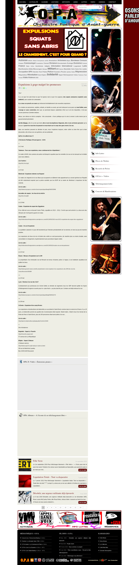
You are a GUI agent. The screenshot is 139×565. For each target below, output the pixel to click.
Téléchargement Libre (104, 184)
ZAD (37, 77)
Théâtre (76, 75)
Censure (83, 60)
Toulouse (81, 75)
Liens (75, 2)
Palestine (35, 72)
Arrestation (53, 60)
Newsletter (67, 69)
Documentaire (62, 63)
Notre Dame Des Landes (79, 69)
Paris (40, 72)
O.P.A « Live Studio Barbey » (29, 550)
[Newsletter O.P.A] (77, 561)
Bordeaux (75, 60)
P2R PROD (103, 538)
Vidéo (93, 2)
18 (70, 507)
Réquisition (22, 75)
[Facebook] (19, 88)
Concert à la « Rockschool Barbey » (31, 538)
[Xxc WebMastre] (102, 561)
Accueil (22, 2)
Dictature (53, 63)
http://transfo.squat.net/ (25, 334)
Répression (81, 71)
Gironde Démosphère (105, 550)
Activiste (23, 60)
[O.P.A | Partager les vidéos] (35, 561)
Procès (63, 72)
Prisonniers (57, 72)
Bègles (68, 60)
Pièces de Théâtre (102, 161)
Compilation (39, 63)
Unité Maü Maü (104, 547)
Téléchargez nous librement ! (75, 555)
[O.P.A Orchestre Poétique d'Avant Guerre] (25, 561)
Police (50, 72)
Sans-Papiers (42, 75)
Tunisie (20, 77)
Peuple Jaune (70, 543)
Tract (85, 75)
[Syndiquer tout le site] (32, 561)
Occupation (23, 72)
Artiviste (66, 2)
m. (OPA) (84, 85)
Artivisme (62, 60)
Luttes (84, 2)
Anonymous (40, 60)
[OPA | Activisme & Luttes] (69, 529)
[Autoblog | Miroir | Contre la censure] (48, 561)
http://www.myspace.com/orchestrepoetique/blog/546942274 (37, 295)
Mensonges (37, 69)
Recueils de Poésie (103, 168)
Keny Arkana (103, 541)
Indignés (47, 66)
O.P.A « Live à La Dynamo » (29, 547)
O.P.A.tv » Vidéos (102, 176)
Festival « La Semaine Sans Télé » (31, 541)
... (85, 507)
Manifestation (23, 69)
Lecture (54, 2)
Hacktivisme (39, 66)
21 (75, 507)
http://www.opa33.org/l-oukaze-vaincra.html (31, 346)
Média (31, 69)
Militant (52, 68)
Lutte (84, 66)
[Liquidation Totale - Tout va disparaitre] (25, 487)
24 (80, 507)
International (67, 66)
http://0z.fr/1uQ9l (23, 196)
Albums (44, 2)
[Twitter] (26, 88)
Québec (69, 72)
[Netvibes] (24, 88)
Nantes (61, 69)
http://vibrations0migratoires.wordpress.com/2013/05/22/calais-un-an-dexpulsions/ (43, 245)
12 (60, 507)
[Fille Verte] (25, 471)
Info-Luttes (100, 153)
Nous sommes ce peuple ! (76, 547)
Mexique (44, 69)
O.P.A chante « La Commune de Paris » (32, 544)
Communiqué (30, 63)
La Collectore (103, 544)
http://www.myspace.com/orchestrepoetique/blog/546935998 (37, 189)
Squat (61, 75)
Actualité (33, 2)
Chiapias (20, 63)
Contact (112, 2)
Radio (73, 72)
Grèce (32, 66)
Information (56, 66)
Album (35, 60)
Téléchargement (68, 75)
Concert (46, 63)
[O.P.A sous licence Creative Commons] (62, 561)
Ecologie (70, 63)
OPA (30, 72)
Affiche (30, 60)
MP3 (57, 69)
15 (65, 507)
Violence (31, 77)
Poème (45, 72)
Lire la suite (82, 470)
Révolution (32, 75)
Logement (77, 66)
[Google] (22, 88)
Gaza (27, 66)
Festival (84, 63)
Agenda (102, 2)
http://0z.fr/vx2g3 (23, 163)
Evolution (78, 63)
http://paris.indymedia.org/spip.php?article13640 (33, 321)
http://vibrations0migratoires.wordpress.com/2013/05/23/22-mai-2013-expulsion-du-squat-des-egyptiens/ (50, 219)
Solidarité (52, 74)
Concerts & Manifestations (106, 191)
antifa (46, 60)
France (21, 66)
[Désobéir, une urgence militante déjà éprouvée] (25, 503)
